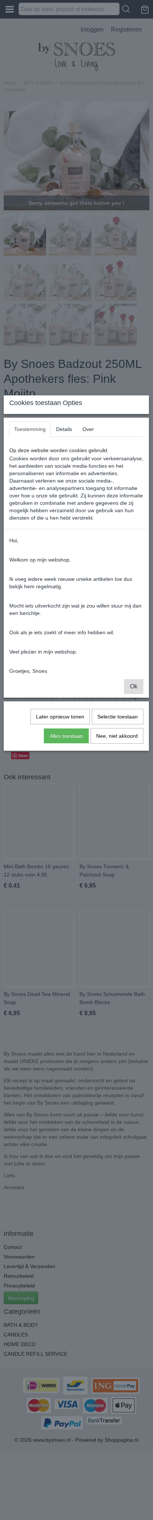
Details (64, 429)
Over (88, 429)
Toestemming (30, 429)
